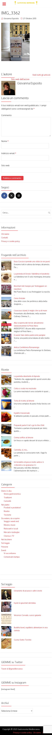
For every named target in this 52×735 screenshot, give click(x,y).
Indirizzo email (8, 153)
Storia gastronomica (12, 494)
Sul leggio (5, 543)
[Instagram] (19, 196)
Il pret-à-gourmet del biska (25, 603)
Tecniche (7, 515)
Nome (5, 141)
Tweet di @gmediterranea (11, 669)
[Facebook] (4, 196)
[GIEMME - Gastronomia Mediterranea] (26, 2)
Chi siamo (5, 234)
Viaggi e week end (11, 521)
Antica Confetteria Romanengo (26, 347)
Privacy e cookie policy (10, 241)
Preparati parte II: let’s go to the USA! (29, 425)
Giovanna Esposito (11, 18)
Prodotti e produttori (12, 507)
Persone (4, 547)
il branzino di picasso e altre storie (28, 591)
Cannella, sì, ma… (21, 450)
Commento (6, 115)
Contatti (4, 237)
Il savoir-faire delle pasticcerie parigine (29, 335)
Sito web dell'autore (20, 79)
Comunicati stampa (11, 557)
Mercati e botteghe (11, 532)
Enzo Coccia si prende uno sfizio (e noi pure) (32, 261)
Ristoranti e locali (11, 529)
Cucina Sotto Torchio (22, 640)
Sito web (5, 165)
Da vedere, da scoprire (10, 518)
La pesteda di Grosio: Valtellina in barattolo (31, 274)
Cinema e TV (9, 536)
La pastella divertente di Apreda (27, 376)
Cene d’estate (19, 298)
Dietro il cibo (6, 491)
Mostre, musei (9, 525)
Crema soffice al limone (23, 437)
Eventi (3, 550)
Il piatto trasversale (22, 413)
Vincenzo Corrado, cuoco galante (27, 615)
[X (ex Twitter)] (11, 196)
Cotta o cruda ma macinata (25, 388)
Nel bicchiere (6, 539)
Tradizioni (8, 497)
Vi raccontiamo (10, 553)
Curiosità (7, 501)
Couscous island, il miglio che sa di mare (30, 310)
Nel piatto (5, 505)
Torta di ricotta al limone (24, 401)
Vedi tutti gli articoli (41, 75)
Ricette (6, 511)
